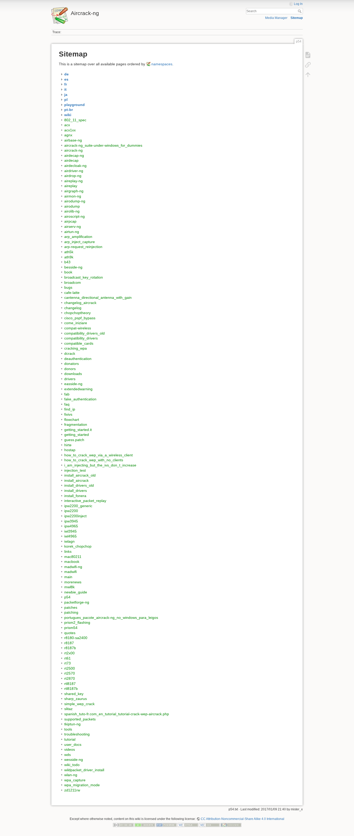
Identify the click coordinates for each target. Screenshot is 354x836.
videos (69, 749)
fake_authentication (80, 399)
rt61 (67, 658)
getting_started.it (78, 430)
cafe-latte (72, 293)
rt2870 (69, 678)
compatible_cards (78, 343)
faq (66, 404)
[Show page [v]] (308, 55)
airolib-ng (72, 211)
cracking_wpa (75, 348)
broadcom (72, 282)
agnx (68, 135)
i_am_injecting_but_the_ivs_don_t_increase (100, 465)
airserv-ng (72, 226)
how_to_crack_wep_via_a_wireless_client (98, 455)
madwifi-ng (73, 567)
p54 (67, 597)
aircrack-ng (73, 150)
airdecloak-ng (75, 166)
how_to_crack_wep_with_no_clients (93, 460)
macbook (71, 561)
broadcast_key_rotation (83, 277)
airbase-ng (73, 140)
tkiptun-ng (72, 724)
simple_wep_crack (79, 704)
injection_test (75, 470)
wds (67, 755)
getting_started (76, 435)
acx (67, 125)
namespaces (161, 64)
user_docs (72, 744)
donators (71, 364)
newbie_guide (75, 592)
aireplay (70, 186)
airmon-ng (72, 196)
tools (68, 729)
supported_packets (80, 719)
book (68, 272)
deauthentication (77, 359)
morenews (72, 582)
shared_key (73, 694)
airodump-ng (74, 201)
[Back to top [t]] (308, 75)
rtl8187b (71, 688)
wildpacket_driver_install (84, 770)
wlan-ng (70, 775)
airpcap (70, 221)
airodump (72, 206)
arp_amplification (78, 237)
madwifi (70, 572)
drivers (69, 379)
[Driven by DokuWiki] (231, 825)
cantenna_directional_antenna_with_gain (98, 297)
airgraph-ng (73, 191)
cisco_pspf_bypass (79, 318)
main (68, 577)
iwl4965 (70, 536)
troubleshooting (77, 734)
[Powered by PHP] (166, 825)
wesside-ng (73, 759)
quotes (69, 633)
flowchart (71, 419)
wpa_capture (75, 780)
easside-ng (73, 384)
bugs (68, 287)
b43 (67, 262)
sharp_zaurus (75, 699)
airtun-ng (71, 232)
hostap (69, 450)
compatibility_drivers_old (84, 333)
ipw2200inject (75, 516)
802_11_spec (75, 120)
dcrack (69, 353)
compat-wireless (77, 328)
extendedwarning (78, 389)
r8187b (70, 648)
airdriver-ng (73, 171)
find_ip (69, 409)
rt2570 (69, 673)
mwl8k (69, 587)
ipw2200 (71, 511)
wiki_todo (72, 765)
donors (70, 369)
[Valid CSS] (209, 825)
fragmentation (75, 424)
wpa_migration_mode (82, 785)
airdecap (71, 160)
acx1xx (70, 130)
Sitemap (297, 18)
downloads (73, 374)
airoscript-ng (74, 216)
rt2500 (69, 668)
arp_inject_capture (79, 242)
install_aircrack (76, 480)
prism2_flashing (77, 622)
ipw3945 (71, 521)
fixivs (68, 414)
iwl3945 (70, 531)
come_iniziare (75, 323)
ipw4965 (71, 526)
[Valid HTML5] (188, 825)
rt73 (67, 663)
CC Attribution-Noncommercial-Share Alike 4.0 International (242, 819)
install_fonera (75, 496)
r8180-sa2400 (75, 638)
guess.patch (74, 440)
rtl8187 (70, 684)
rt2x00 (69, 653)
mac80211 (72, 557)
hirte (68, 445)
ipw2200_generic (78, 506)
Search (300, 11)
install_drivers (75, 490)
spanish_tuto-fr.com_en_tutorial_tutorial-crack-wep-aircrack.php (116, 714)
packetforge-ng (76, 602)
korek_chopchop (77, 546)
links (68, 551)
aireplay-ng (73, 181)
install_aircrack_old (80, 475)
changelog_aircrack (80, 303)
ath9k (68, 257)
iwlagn (69, 541)
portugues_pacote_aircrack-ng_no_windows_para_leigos (111, 617)
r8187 (69, 643)
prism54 (70, 628)
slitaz (68, 709)
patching (71, 612)
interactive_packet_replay (85, 501)
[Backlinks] (308, 65)
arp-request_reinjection (83, 247)
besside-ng (73, 267)
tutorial (69, 739)
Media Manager (276, 18)
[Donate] (144, 825)
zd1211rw (72, 790)
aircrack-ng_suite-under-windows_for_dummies (103, 145)
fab (66, 394)
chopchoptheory (77, 313)
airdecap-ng (74, 155)
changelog (72, 308)
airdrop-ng (72, 176)
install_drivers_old (79, 485)
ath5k (68, 252)
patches (70, 607)
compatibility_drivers (81, 338)
